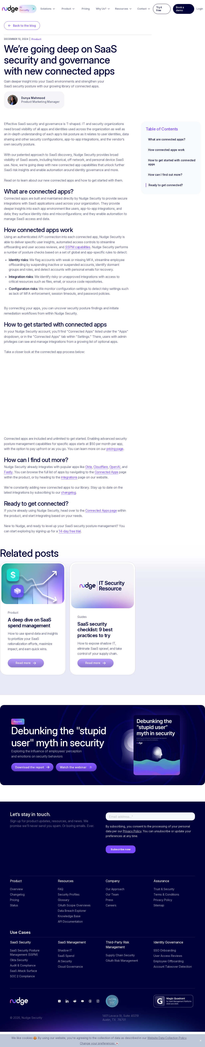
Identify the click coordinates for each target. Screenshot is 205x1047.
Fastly (8, 472)
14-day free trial (70, 531)
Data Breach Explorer (72, 910)
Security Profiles (68, 894)
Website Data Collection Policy (167, 1038)
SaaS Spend (66, 955)
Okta (88, 467)
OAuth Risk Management (122, 960)
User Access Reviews (168, 955)
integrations (69, 477)
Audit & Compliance (23, 965)
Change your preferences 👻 (99, 1043)
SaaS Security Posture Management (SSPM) (24, 952)
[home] (10, 9)
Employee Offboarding (169, 961)
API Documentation (70, 921)
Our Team (112, 894)
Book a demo (180, 9)
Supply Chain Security (120, 955)
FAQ (60, 889)
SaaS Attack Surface (23, 970)
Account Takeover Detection (173, 966)
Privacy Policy (163, 900)
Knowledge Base (69, 916)
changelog (68, 492)
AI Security (65, 961)
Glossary (63, 900)
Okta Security (19, 960)
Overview (16, 889)
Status (14, 905)
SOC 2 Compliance (22, 976)
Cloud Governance (70, 966)
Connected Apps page (101, 510)
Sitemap (159, 905)
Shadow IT (65, 950)
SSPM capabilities (77, 247)
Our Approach (115, 889)
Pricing (14, 900)
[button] (48, 9)
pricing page (115, 449)
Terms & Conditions (166, 894)
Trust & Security (164, 889)
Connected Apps (107, 472)
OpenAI (115, 467)
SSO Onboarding (165, 950)
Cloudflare (100, 467)
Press (109, 900)
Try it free (159, 9)
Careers (111, 905)
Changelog (17, 894)
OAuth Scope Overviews (74, 905)
